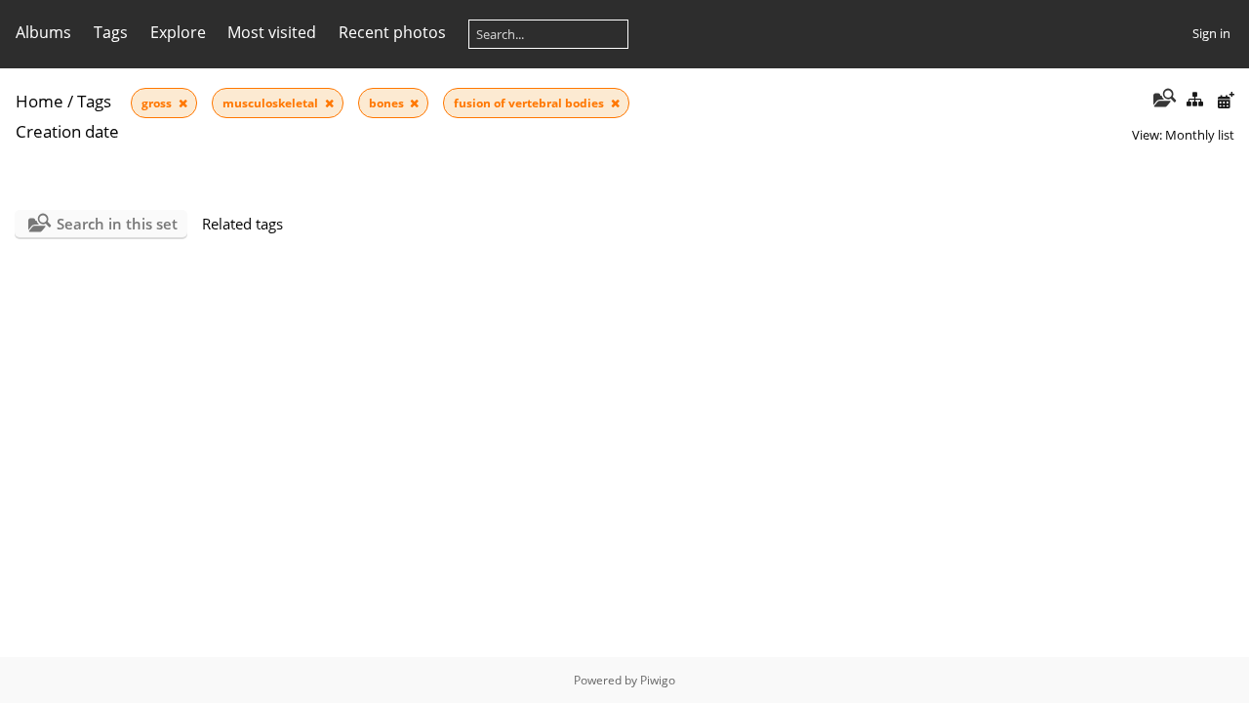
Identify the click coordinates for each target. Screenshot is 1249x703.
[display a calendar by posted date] (1225, 100)
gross (158, 103)
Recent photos (392, 32)
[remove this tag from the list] (183, 103)
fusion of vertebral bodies (530, 103)
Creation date (67, 131)
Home (39, 101)
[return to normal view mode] (1194, 100)
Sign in (1211, 33)
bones (388, 103)
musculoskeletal (271, 103)
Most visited (271, 32)
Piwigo (657, 680)
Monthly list (1199, 135)
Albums (43, 32)
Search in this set (117, 223)
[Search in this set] (1162, 99)
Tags (94, 101)
